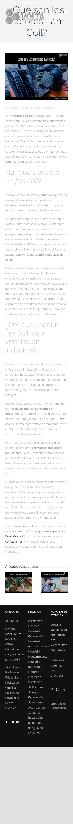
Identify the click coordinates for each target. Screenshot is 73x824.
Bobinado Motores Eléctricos (34, 672)
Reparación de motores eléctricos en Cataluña (36, 705)
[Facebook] (6, 722)
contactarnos (14, 541)
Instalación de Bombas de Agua (35, 687)
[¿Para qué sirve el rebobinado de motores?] (18, 582)
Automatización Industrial (36, 649)
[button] (8, 582)
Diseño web (56, 704)
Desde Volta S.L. (15, 536)
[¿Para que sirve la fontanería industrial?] (54, 582)
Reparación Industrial (35, 639)
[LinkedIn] (17, 722)
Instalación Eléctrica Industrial (35, 626)
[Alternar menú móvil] (66, 11)
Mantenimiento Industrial (36, 659)
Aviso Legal (12, 667)
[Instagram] (12, 722)
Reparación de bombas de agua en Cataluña (35, 725)
